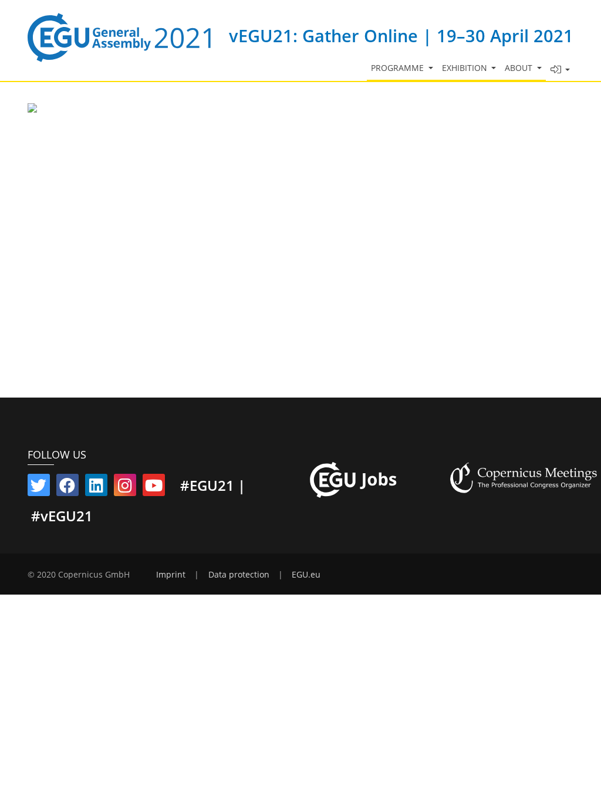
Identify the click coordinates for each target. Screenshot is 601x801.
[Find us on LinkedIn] (96, 488)
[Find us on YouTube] (154, 488)
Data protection (238, 574)
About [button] (520, 68)
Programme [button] (398, 68)
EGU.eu (306, 574)
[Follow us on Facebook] (67, 488)
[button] (560, 70)
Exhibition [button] (465, 68)
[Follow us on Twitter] (39, 488)
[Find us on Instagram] (125, 488)
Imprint (170, 574)
